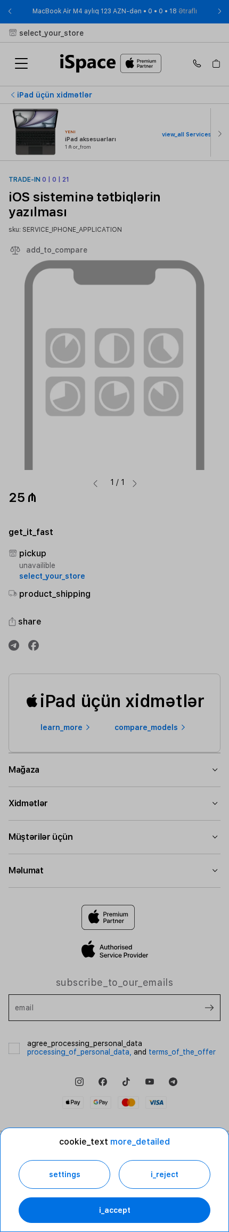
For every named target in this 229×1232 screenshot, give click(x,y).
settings (64, 1174)
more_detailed (140, 1142)
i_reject (164, 1174)
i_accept (114, 1210)
